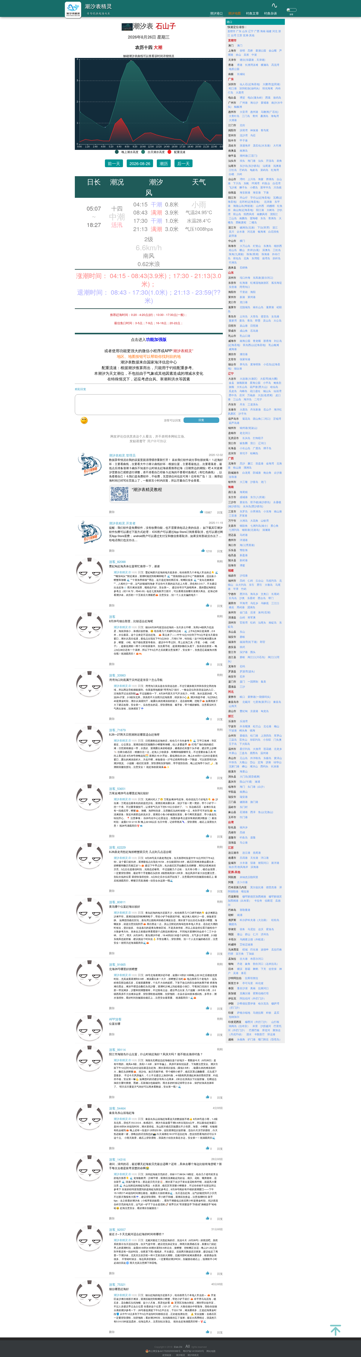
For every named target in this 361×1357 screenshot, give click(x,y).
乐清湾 (244, 721)
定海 (260, 762)
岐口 (242, 697)
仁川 (255, 934)
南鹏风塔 (262, 214)
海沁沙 (254, 102)
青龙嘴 (257, 341)
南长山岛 (258, 307)
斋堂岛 (265, 316)
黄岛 (242, 320)
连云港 (246, 852)
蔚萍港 (233, 235)
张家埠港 (245, 359)
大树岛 (271, 210)
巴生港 (254, 949)
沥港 (268, 762)
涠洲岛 (248, 467)
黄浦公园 (261, 50)
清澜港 (266, 530)
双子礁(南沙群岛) (260, 502)
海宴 (260, 179)
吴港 (235, 973)
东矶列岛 (255, 739)
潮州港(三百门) (248, 155)
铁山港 (237, 467)
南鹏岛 (243, 218)
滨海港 (255, 867)
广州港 (244, 102)
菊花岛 (246, 418)
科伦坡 (259, 983)
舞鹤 (255, 969)
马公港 (244, 842)
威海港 (233, 349)
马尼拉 (252, 929)
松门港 (254, 735)
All (187, 1346)
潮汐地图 (234, 13)
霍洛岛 (270, 929)
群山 (247, 934)
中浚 (254, 54)
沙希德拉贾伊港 (246, 1003)
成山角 (244, 330)
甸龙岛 (265, 711)
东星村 (251, 598)
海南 (262, 31)
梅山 (276, 726)
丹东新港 (255, 409)
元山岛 (244, 758)
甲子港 (244, 140)
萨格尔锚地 (243, 1012)
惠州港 (254, 112)
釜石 (243, 973)
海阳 (253, 292)
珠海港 (265, 254)
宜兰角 (240, 953)
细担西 (278, 246)
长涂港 (275, 766)
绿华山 (277, 762)
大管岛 (254, 316)
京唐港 (254, 711)
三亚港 (233, 515)
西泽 (253, 812)
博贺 (242, 97)
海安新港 (245, 192)
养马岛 (244, 364)
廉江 (250, 463)
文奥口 (265, 594)
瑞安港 (244, 797)
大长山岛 (242, 387)
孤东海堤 (276, 282)
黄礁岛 (244, 735)
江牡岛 (233, 170)
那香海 (267, 341)
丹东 (242, 404)
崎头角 (243, 730)
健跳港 (244, 802)
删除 (112, 512)
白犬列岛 (241, 584)
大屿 (239, 174)
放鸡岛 (277, 97)
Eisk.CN (178, 1346)
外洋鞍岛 (255, 758)
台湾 (233, 35)
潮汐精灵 (180, 1354)
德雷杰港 (271, 887)
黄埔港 (265, 102)
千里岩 (244, 292)
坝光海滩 (267, 88)
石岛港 (254, 330)
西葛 (268, 97)
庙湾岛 (266, 258)
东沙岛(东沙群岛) (250, 166)
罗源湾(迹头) (247, 671)
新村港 (244, 560)
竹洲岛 (233, 262)
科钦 (268, 1012)
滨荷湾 (244, 130)
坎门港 (244, 817)
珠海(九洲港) (236, 254)
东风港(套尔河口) (263, 277)
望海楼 (254, 218)
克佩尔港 (245, 993)
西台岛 (262, 598)
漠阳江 (274, 214)
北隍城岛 (245, 307)
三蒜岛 (233, 739)
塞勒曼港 (245, 910)
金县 (231, 383)
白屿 (242, 617)
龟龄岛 (254, 170)
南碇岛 (273, 622)
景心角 (274, 525)
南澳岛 (244, 150)
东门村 (244, 807)
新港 (242, 297)
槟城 (245, 949)
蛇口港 (233, 88)
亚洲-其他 (248, 35)
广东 (238, 31)
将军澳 (252, 617)
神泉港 (254, 130)
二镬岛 (253, 222)
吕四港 (244, 857)
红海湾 (275, 170)
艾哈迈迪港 (246, 944)
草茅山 (278, 735)
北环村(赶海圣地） (250, 201)
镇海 (252, 730)
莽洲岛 (270, 179)
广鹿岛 (257, 448)
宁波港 (233, 730)
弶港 (253, 863)
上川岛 (252, 179)
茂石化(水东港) (262, 145)
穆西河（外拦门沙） (257, 1022)
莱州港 (252, 297)
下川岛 (237, 183)
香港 (239, 65)
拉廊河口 (263, 988)
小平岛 (267, 383)
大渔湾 (257, 749)
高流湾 (275, 65)
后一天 (183, 163)
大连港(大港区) (248, 378)
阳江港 (260, 210)
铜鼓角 (244, 525)
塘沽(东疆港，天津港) (252, 59)
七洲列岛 (234, 530)
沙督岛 (254, 482)
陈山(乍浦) (246, 781)
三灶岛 (277, 250)
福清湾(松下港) (248, 642)
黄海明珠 (255, 364)
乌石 (253, 135)
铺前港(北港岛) (251, 530)
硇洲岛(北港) (247, 227)
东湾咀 (255, 258)
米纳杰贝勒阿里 (249, 877)
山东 (244, 31)
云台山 (259, 580)
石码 (242, 666)
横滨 (239, 969)
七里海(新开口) (262, 702)
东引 (251, 584)
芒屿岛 (243, 170)
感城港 (244, 497)
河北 (275, 31)
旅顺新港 (242, 383)
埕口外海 (245, 277)
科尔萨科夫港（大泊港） (254, 920)
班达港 (271, 1034)
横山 (242, 250)
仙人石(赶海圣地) (250, 84)
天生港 (254, 857)
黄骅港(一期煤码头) (259, 697)
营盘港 (259, 463)
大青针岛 (234, 116)
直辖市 (231, 31)
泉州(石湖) (264, 612)
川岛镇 (277, 187)
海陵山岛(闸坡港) (243, 206)
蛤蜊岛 (254, 453)
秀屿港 (241, 607)
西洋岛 (244, 594)
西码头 (264, 766)
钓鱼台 (266, 183)
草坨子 (244, 453)
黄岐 (242, 657)
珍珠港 (233, 477)
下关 (263, 969)
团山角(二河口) (262, 418)
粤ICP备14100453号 (193, 1350)
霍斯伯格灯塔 (261, 993)
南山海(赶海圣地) (243, 210)
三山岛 (233, 218)
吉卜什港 (242, 882)
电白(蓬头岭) (255, 97)
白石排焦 (273, 231)
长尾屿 (275, 594)
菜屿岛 (264, 170)
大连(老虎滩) (265, 395)
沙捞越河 (265, 1026)
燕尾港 (257, 852)
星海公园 (255, 383)
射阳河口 (263, 863)
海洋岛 (248, 399)
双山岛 (237, 214)
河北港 (251, 231)
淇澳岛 (266, 250)
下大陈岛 (244, 744)
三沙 (242, 686)
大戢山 (243, 762)
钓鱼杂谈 (270, 13)
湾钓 (242, 179)
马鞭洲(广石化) (269, 112)
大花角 (254, 520)
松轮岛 (275, 920)
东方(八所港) (257, 497)
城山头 (267, 391)
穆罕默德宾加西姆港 (254, 896)
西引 (259, 584)
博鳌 (242, 565)
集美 (263, 681)
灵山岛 (267, 320)
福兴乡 (244, 827)
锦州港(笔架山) (248, 428)
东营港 (233, 287)
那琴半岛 (265, 187)
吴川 (231, 231)
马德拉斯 (258, 1012)
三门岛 (246, 116)
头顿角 (241, 1039)
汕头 (260, 160)
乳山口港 (245, 336)
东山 (242, 631)
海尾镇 (244, 492)
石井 (242, 676)
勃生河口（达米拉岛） (266, 964)
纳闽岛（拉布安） (239, 1026)
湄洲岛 (251, 607)
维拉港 (245, 891)
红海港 (244, 282)
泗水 (249, 1034)
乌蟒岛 (243, 391)
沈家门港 (234, 766)
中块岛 (233, 762)
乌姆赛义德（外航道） (253, 939)
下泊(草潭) (263, 227)
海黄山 (244, 771)
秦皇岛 (277, 702)
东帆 (246, 183)
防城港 (257, 472)
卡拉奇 (258, 900)
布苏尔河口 (256, 958)
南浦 (239, 915)
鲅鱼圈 (244, 443)
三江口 (275, 603)
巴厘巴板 (254, 1030)
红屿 (253, 622)
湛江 (275, 227)
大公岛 (277, 320)
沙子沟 (242, 413)
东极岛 (267, 758)
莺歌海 (244, 550)
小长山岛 (245, 448)
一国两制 (253, 681)
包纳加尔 (234, 1017)
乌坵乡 (254, 603)
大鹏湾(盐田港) (271, 84)
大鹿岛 (244, 409)
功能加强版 (156, 339)
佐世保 (273, 969)
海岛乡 (254, 594)
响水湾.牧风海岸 (238, 867)
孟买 (276, 1012)
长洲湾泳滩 (251, 65)
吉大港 (244, 958)
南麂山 (244, 791)
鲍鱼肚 (277, 383)
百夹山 (243, 739)
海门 (242, 786)
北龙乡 (278, 749)
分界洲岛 (255, 511)
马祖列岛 (271, 580)
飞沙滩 (233, 187)
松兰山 (257, 726)
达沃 (260, 929)
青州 (255, 116)
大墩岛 (269, 584)
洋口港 (265, 857)
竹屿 (243, 589)
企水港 (241, 231)
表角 (279, 160)
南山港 (278, 511)
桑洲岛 (264, 116)
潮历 (164, 163)
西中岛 (233, 395)
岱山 (252, 762)
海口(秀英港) (247, 545)
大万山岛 (245, 246)
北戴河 (246, 702)
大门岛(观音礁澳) (250, 776)
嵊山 (244, 766)
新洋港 (275, 863)
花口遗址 (255, 391)
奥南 (253, 988)
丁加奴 (250, 953)
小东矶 (267, 739)
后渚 (253, 612)
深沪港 (244, 652)
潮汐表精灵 (193, 1354)
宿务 (242, 929)
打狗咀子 (258, 438)
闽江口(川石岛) (256, 657)
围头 (253, 652)
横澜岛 (265, 65)
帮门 (271, 598)
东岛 (263, 218)
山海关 (233, 706)
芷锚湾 (277, 418)
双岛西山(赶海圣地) (254, 345)
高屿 (242, 580)
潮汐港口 (216, 13)
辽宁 (250, 31)
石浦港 (244, 812)
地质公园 (234, 69)
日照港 (254, 325)
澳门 (239, 45)
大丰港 (244, 863)
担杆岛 (277, 258)
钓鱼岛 (244, 837)
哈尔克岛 (263, 1003)
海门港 (252, 160)
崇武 (242, 647)
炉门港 (252, 1039)
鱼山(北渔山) (265, 812)
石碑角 (244, 267)
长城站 (241, 74)
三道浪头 (253, 404)
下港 (266, 192)
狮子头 (243, 187)
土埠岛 (244, 316)
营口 (253, 443)
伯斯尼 (269, 900)
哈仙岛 (274, 387)
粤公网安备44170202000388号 (165, 1350)
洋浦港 (244, 540)
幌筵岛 (233, 924)
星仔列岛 (245, 749)
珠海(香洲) (252, 254)
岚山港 (244, 325)
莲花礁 (267, 749)
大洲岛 (244, 520)
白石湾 (277, 183)
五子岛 (233, 744)
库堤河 (266, 1030)
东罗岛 (244, 511)
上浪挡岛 (266, 735)
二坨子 (258, 399)
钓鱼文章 (252, 13)
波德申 (265, 949)
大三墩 (244, 482)
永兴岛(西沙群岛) (253, 506)
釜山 (239, 934)
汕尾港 (267, 166)
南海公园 (245, 341)
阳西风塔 (249, 214)
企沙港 (278, 472)
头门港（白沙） (257, 786)
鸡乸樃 (271, 206)
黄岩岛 (244, 502)
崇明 (242, 50)
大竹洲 (277, 145)
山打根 (275, 1022)
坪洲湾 (255, 183)
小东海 (267, 511)
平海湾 (244, 603)
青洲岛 (272, 218)
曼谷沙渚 (242, 988)
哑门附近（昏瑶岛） (270, 1039)
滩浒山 (254, 766)
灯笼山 (257, 246)
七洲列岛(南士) (259, 525)
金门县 (244, 612)
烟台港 (238, 368)
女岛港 (275, 316)
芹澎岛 (270, 160)
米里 (255, 1026)
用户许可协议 (156, 441)
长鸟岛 (233, 598)
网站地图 (210, 1350)
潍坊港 (244, 354)
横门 (242, 241)
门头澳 (277, 739)
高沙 (242, 463)
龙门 (263, 482)
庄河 (242, 395)
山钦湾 (265, 520)
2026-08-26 (140, 163)
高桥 (250, 50)
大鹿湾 (240, 92)
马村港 (244, 535)
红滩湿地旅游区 (259, 282)
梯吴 (231, 607)
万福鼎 (251, 395)
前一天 (114, 163)
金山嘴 (273, 50)
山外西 (260, 206)
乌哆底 (265, 603)
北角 (246, 258)
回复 (220, 512)
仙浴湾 (277, 391)
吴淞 (246, 54)
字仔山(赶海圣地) (260, 197)
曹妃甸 (244, 711)
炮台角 (267, 472)
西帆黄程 (241, 222)
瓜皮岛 (233, 391)
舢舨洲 (238, 106)
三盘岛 (243, 753)
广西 (256, 31)
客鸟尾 (265, 130)
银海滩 (262, 231)
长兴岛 (246, 438)
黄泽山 (278, 758)
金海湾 (270, 463)
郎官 (262, 642)
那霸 (247, 969)
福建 (269, 31)
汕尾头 (262, 622)
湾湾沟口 (244, 287)
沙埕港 (244, 575)
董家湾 (233, 320)
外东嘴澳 (245, 726)
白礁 (231, 174)
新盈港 (244, 555)
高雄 (242, 832)
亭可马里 (247, 983)
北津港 (268, 201)
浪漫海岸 (245, 145)
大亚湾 (244, 112)
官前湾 (244, 622)
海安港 (257, 192)
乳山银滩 (273, 345)
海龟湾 (275, 116)
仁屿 (250, 580)
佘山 (238, 54)
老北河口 (245, 433)
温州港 (264, 753)
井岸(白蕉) (253, 250)
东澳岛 (267, 246)
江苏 (239, 35)
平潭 (235, 589)
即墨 (257, 320)
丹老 (239, 964)
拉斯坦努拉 (251, 978)
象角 (247, 964)
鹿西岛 (254, 753)
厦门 (242, 681)
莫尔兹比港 (256, 887)
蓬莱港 (270, 307)
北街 (242, 125)
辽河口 (262, 443)
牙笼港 (243, 515)
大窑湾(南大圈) (269, 378)
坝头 (242, 160)
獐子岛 (267, 448)
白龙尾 (246, 472)
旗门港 (254, 802)
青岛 (250, 320)
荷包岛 (237, 258)
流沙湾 (244, 135)
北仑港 (267, 726)
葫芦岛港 (234, 423)
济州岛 (265, 934)
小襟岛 (254, 187)
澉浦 (257, 781)
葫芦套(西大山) (259, 387)
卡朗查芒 (259, 1034)
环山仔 (244, 197)
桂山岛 (233, 250)
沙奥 (242, 598)
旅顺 (231, 387)
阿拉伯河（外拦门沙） (253, 998)
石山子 (166, 25)
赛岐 (242, 637)
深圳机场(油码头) (249, 88)
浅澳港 (277, 166)
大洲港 (233, 120)
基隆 (253, 837)
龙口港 (244, 302)
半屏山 (233, 753)
